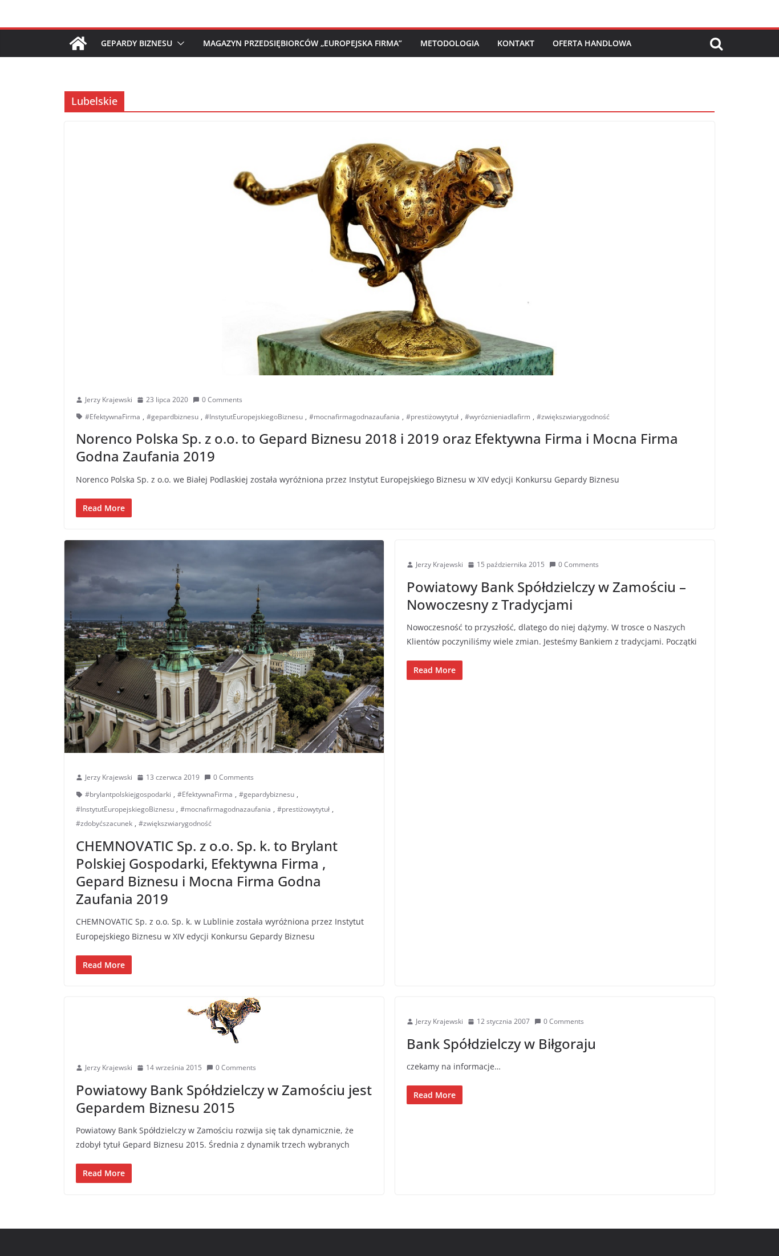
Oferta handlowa (592, 43)
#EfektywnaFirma (112, 417)
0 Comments (222, 399)
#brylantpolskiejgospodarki (128, 794)
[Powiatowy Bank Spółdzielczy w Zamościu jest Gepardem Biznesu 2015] (224, 1020)
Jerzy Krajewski (108, 399)
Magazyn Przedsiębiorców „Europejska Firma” (302, 43)
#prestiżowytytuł (432, 417)
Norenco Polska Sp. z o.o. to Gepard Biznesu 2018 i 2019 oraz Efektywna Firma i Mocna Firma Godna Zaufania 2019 (377, 447)
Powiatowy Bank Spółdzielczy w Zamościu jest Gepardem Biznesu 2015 (224, 1098)
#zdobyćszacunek (104, 823)
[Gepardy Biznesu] (78, 43)
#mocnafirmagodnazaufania (354, 417)
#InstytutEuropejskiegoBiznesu (254, 417)
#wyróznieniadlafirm (497, 417)
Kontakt (515, 43)
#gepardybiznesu (266, 794)
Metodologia (449, 43)
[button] (178, 43)
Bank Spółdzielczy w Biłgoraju (501, 1043)
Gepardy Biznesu (136, 43)
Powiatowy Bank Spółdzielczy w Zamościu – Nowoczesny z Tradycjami (546, 595)
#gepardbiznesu (172, 417)
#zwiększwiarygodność (573, 417)
